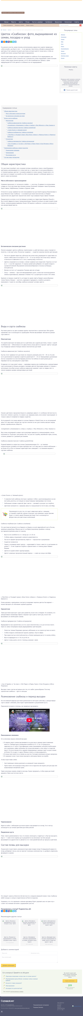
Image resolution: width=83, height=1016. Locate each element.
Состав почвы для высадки (11, 157)
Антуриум (63, 53)
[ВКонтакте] (2, 42)
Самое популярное (8, 25)
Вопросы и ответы (19, 25)
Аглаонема (63, 37)
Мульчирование (10, 986)
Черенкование (10, 152)
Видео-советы (29, 25)
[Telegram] (16, 42)
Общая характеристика (10, 111)
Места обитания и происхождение (15, 113)
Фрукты (13, 22)
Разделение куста (11, 155)
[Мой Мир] (6, 42)
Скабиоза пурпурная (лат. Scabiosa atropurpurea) (20, 141)
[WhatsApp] (11, 42)
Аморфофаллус (65, 48)
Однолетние (9, 139)
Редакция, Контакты (38, 1007)
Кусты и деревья (37, 22)
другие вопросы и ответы (16, 991)
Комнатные (68, 22)
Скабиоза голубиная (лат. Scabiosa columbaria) (20, 132)
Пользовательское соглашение (41, 1005)
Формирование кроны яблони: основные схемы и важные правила (22, 979)
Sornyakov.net (11, 1004)
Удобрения (48, 22)
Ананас (62, 51)
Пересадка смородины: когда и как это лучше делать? (21, 976)
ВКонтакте (2, 1011)
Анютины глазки (65, 56)
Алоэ (62, 44)
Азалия (62, 39)
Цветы (21, 22)
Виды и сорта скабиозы (10, 118)
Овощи (6, 22)
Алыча (62, 46)
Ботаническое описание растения (15, 116)
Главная (4, 29)
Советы (76, 22)
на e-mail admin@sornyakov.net (22, 1008)
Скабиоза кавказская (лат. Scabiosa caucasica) (20, 123)
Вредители (58, 22)
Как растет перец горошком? (14, 983)
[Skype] (13, 42)
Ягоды (27, 22)
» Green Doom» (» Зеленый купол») (17, 130)
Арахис (62, 58)
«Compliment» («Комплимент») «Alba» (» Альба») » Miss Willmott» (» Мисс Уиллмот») (31, 125)
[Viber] (9, 42)
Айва (62, 41)
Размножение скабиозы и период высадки (16, 148)
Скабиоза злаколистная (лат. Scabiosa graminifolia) (21, 127)
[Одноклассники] (4, 42)
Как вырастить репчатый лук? (14, 988)
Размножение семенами (12, 150)
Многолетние (9, 120)
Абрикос (63, 34)
